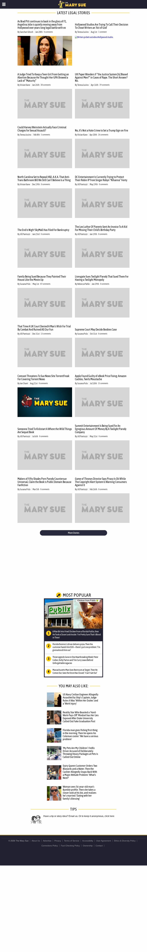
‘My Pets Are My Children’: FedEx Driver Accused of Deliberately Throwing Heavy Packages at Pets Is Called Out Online (80, 752)
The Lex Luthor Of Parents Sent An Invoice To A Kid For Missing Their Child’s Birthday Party (101, 228)
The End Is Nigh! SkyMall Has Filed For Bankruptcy (43, 230)
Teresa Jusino (83, 32)
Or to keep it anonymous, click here (96, 816)
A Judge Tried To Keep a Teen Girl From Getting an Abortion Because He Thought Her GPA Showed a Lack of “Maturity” (43, 77)
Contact (99, 845)
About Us (36, 841)
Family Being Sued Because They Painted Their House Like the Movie (42, 278)
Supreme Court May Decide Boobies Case (96, 329)
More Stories (73, 532)
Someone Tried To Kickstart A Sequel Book (45, 430)
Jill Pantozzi (82, 184)
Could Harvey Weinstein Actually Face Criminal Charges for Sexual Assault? (42, 129)
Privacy (57, 841)
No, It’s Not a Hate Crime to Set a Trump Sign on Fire (101, 130)
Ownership (88, 845)
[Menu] (4, 4)
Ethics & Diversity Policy (125, 841)
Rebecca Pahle (83, 284)
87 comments (45, 284)
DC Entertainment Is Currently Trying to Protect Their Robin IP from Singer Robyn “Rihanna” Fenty (101, 178)
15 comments (103, 383)
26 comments (103, 135)
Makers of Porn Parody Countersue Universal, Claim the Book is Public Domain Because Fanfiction (44, 482)
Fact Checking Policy (70, 845)
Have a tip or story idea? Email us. (60, 816)
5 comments (45, 135)
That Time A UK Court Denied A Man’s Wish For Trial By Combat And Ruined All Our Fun (44, 328)
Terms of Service (71, 841)
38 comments (46, 85)
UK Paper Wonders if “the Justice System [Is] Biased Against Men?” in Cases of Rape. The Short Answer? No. (101, 77)
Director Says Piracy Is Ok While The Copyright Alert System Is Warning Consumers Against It (101, 482)
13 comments (46, 334)
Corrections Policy (49, 845)
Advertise (47, 841)
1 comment (102, 32)
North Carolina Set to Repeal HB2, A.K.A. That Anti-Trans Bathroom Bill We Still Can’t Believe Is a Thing (44, 178)
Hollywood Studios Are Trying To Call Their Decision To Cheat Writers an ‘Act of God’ (101, 26)
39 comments (104, 85)
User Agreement (103, 841)
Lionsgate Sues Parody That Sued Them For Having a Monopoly (101, 278)
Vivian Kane (25, 85)
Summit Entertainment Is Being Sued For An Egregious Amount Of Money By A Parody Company (100, 429)
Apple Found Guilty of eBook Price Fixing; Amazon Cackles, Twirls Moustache (100, 377)
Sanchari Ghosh (26, 32)
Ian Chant (24, 383)
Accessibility (87, 841)
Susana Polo (25, 284)
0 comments (48, 32)
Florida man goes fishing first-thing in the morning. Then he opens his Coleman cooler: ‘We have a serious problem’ (80, 734)
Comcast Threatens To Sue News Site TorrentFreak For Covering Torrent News (43, 377)
